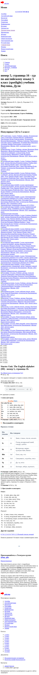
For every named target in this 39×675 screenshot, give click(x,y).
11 (28, 11)
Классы (3, 631)
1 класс (4, 345)
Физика (3, 47)
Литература (5, 28)
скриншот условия (8, 394)
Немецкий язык (6, 36)
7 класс (4, 355)
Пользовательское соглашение (14, 658)
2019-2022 (4, 381)
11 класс (5, 362)
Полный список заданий (26, 534)
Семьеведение (5, 45)
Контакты (4, 663)
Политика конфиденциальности (15, 659)
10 (26, 11)
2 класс (4, 347)
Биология (4, 18)
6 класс (4, 354)
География (4, 20)
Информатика (5, 24)
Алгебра (3, 14)
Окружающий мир (7, 40)
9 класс (4, 359)
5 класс (4, 352)
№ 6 (21, 373)
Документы (4, 655)
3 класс (4, 349)
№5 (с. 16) (5, 374)
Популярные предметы (8, 598)
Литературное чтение (8, 30)
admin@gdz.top (9, 666)
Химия (3, 51)
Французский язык (7, 49)
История (4, 26)
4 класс (4, 350)
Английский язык (7, 16)
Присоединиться (6, 561)
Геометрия (4, 22)
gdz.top (6, 3)
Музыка (3, 34)
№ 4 (2, 373)
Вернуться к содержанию (12, 373)
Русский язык (5, 43)
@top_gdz (5, 557)
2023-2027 (11, 381)
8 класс (4, 357)
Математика (5, 32)
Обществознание (6, 38)
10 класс (5, 361)
